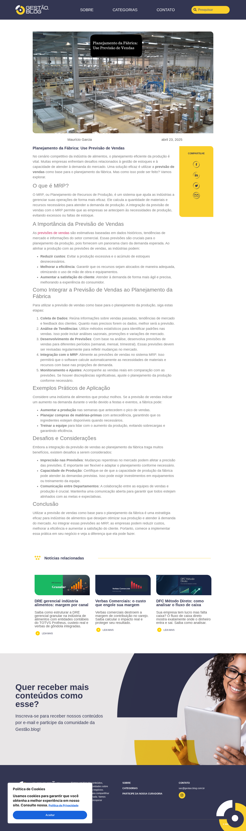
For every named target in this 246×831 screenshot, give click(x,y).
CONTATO (166, 10)
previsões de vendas (53, 233)
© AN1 (226, 824)
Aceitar (50, 815)
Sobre (86, 10)
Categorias (125, 10)
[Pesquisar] (210, 10)
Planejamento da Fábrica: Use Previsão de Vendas (79, 148)
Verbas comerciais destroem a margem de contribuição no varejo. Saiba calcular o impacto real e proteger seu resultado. (122, 617)
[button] (196, 162)
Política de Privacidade (63, 805)
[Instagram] (182, 795)
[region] (50, 803)
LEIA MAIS (47, 633)
